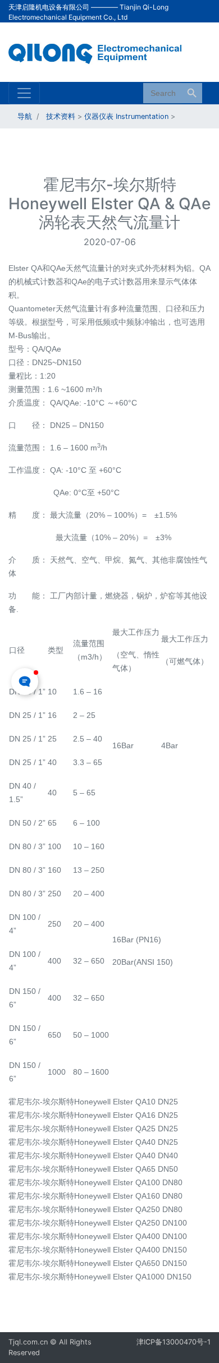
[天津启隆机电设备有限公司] (101, 51)
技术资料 (60, 116)
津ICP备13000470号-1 (173, 1342)
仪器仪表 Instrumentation (126, 116)
